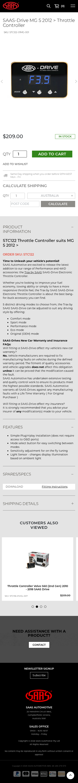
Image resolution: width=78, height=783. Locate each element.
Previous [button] (2, 81)
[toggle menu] (73, 7)
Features (13, 427)
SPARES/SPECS (17, 474)
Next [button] (76, 81)
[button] (39, 164)
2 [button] (38, 608)
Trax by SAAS (33, 272)
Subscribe (39, 675)
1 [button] (34, 608)
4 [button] (46, 608)
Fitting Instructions (55, 486)
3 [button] (42, 608)
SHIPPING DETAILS (20, 503)
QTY (7, 154)
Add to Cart (52, 154)
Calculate (58, 204)
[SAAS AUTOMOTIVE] (11, 5)
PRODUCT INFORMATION (17, 229)
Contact (39, 645)
